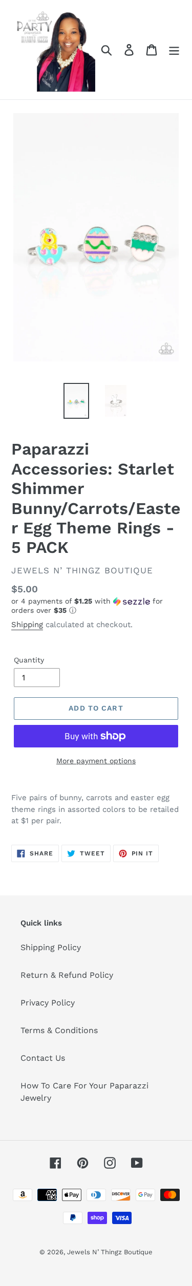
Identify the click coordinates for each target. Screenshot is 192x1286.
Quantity (29, 660)
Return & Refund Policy (66, 975)
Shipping (27, 624)
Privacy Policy (47, 1003)
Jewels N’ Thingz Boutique (110, 1252)
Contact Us (42, 1058)
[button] (96, 605)
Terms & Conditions (59, 1030)
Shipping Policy (50, 947)
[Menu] (174, 49)
